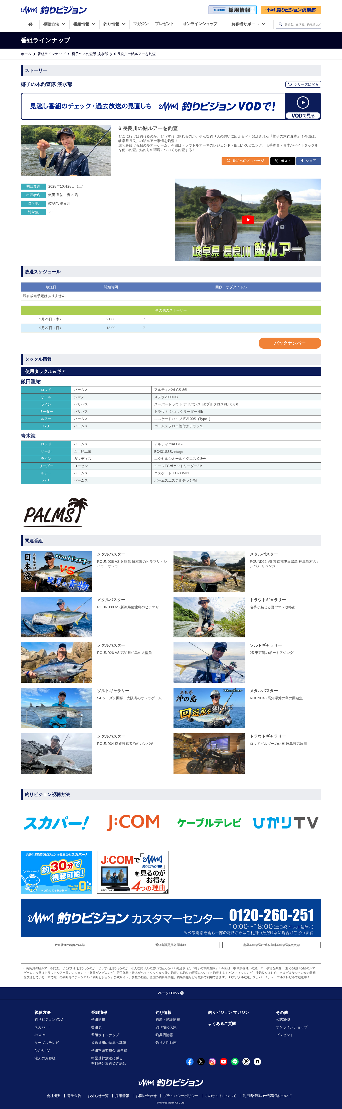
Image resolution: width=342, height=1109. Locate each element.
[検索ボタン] (280, 24)
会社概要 (54, 1096)
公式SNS (283, 1019)
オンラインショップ (291, 1027)
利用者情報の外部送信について (267, 1096)
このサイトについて (220, 1096)
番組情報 (99, 1012)
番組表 (96, 1027)
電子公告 (74, 1096)
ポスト (286, 161)
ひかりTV (42, 1050)
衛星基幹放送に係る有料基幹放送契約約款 (271, 945)
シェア (310, 161)
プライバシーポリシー (180, 1096)
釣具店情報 (164, 1035)
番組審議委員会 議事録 (170, 945)
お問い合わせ (146, 1096)
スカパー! (42, 1027)
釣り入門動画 (166, 1043)
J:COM (40, 1035)
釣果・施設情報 (167, 1019)
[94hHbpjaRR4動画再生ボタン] (248, 220)
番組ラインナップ (52, 54)
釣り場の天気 (166, 1027)
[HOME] (30, 24)
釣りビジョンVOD (49, 1019)
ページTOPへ (169, 993)
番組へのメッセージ (248, 161)
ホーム (26, 54)
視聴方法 (43, 1012)
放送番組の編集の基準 (70, 945)
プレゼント (284, 1035)
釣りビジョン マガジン (228, 1012)
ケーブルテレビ (47, 1043)
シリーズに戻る (305, 84)
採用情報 (122, 1096)
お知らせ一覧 (98, 1096)
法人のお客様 (45, 1058)
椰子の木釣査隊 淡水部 (90, 54)
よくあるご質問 (222, 1023)
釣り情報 (163, 1012)
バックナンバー (290, 343)
